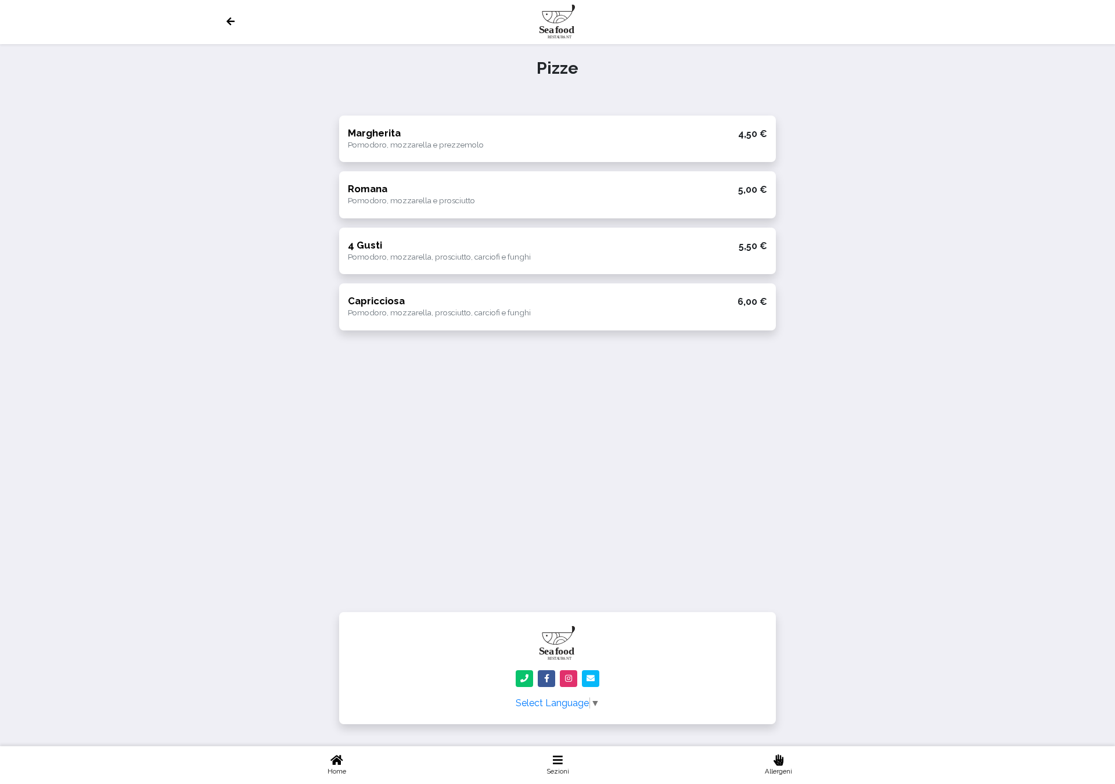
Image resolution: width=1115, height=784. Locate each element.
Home (337, 771)
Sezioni (557, 771)
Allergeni (778, 771)
